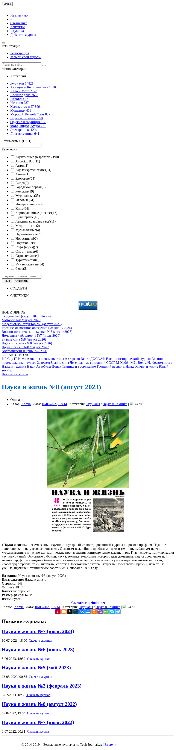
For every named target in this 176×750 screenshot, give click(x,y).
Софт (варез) (26, 247)
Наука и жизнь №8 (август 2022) (39, 704)
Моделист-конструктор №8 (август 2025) (32, 324)
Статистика (18, 23)
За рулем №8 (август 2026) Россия (26, 316)
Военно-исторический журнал (128, 359)
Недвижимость (28, 234)
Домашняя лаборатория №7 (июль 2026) (31, 335)
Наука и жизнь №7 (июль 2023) (38, 631)
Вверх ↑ (110, 744)
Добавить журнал (23, 34)
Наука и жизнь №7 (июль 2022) (38, 722)
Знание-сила (60, 362)
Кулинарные (27, 217)
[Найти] (44, 65)
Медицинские (27, 225)
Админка (17, 31)
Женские (24, 191)
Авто (21, 165)
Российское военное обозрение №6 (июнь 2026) (37, 328)
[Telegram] (118, 611)
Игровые (24, 200)
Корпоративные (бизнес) (36, 213)
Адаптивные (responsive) (37, 157)
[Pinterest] (58, 611)
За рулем (43, 362)
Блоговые (25, 178)
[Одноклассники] (94, 611)
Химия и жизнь (146, 366)
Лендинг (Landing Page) (35, 221)
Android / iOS (27, 161)
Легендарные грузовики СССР (92, 362)
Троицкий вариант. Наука (115, 366)
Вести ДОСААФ (93, 359)
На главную (19, 15)
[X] (70, 611)
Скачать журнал (40, 640)
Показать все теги (15, 374)
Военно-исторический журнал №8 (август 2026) (37, 331)
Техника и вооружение (79, 366)
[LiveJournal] (76, 611)
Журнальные (27, 195)
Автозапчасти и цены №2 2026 (24, 351)
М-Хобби (123, 362)
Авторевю (72, 359)
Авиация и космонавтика (45, 359)
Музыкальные (27, 230)
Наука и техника (14, 366)
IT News (20, 359)
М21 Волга (138, 362)
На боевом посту (159, 362)
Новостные (26, 238)
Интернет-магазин (30, 204)
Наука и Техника (115, 404)
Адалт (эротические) (33, 170)
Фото (21, 268)
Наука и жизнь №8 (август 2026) (25, 347)
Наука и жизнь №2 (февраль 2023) (42, 686)
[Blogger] (64, 611)
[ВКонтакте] (82, 611)
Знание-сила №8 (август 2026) (24, 339)
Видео (22, 183)
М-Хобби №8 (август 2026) (21, 320)
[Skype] (112, 611)
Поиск (56, 366)
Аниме (22, 174)
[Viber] (100, 611)
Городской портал (30, 187)
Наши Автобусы (39, 366)
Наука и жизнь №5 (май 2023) (36, 667)
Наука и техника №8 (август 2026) (27, 343)
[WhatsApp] (106, 611)
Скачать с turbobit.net (88, 603)
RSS (13, 19)
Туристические (28, 260)
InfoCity (7, 359)
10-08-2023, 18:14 (54, 404)
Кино (22, 208)
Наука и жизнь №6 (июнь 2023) (38, 649)
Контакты (17, 27)
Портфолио (25, 243)
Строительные (28, 256)
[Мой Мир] (88, 611)
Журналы (93, 404)
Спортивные (26, 251)
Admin (26, 404)
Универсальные (29, 264)
